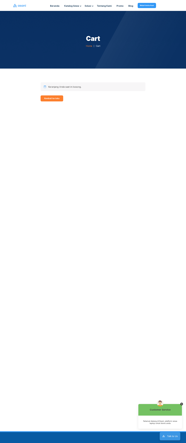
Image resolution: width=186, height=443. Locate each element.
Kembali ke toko (52, 98)
